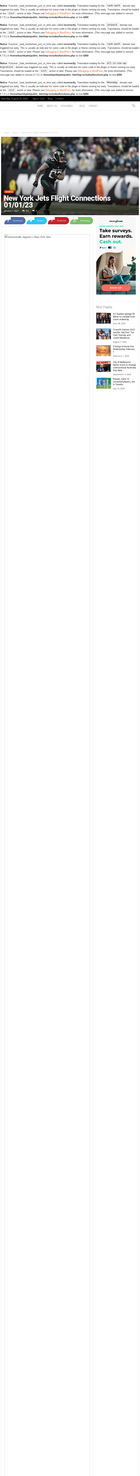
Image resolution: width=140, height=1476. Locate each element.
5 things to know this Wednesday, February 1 (124, 349)
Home (40, 106)
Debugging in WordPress (58, 13)
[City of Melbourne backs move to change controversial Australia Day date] (103, 366)
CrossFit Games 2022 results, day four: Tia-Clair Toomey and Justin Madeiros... (124, 333)
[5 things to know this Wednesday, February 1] (103, 350)
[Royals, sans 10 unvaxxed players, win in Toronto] (103, 383)
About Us (52, 106)
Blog (50, 98)
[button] (133, 106)
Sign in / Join (38, 98)
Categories (67, 106)
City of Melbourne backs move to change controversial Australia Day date (124, 366)
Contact (59, 98)
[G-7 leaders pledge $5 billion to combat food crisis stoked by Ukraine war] (103, 318)
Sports (15, 132)
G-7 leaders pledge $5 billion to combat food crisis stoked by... (124, 317)
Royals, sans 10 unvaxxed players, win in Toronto (124, 382)
